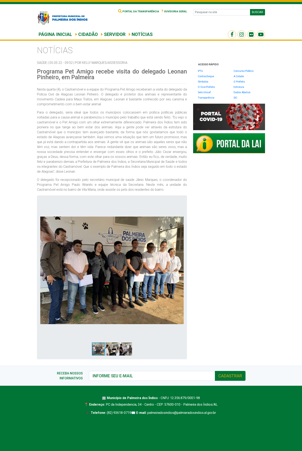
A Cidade (239, 76)
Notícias (141, 34)
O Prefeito (239, 81)
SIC (235, 97)
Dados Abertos (242, 92)
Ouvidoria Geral (174, 11)
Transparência (206, 97)
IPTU (200, 71)
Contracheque (206, 76)
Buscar (257, 12)
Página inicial (55, 34)
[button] (180, 202)
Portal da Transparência (140, 11)
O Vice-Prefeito (206, 87)
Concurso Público (244, 71)
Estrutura (239, 87)
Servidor (114, 34)
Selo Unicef (204, 92)
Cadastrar (230, 375)
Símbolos (203, 81)
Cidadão (87, 34)
